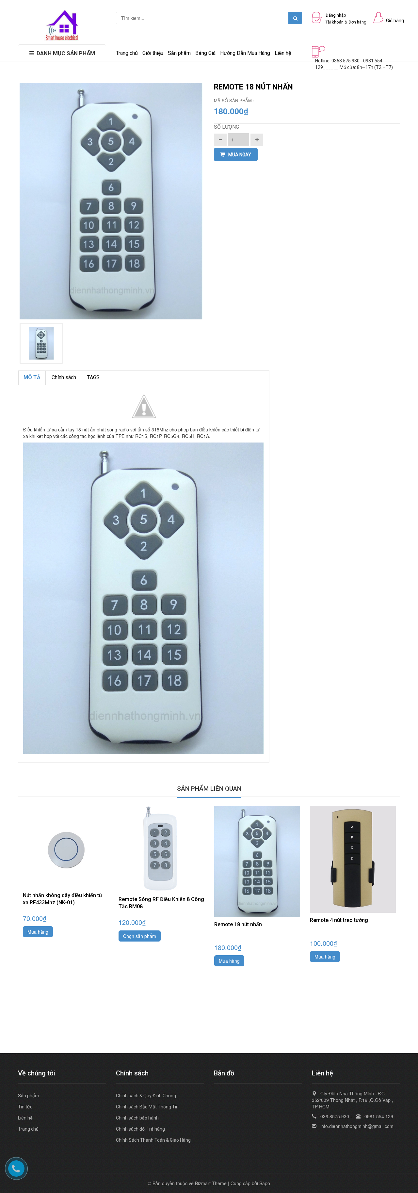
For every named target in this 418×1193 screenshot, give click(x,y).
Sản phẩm (28, 1095)
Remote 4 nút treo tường (339, 920)
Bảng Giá (205, 53)
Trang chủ (28, 1129)
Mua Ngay (239, 154)
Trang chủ (127, 53)
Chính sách (64, 377)
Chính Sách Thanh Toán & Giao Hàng (153, 1140)
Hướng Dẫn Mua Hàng (245, 53)
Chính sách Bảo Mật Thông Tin (147, 1106)
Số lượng (226, 127)
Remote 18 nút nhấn (238, 924)
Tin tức (25, 1106)
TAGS (93, 377)
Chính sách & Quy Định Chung (146, 1095)
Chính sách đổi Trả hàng (140, 1129)
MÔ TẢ (32, 377)
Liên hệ (283, 53)
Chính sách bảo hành (137, 1117)
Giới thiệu (152, 53)
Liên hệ (25, 1117)
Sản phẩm (179, 53)
